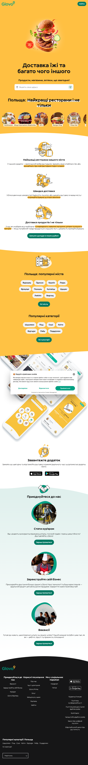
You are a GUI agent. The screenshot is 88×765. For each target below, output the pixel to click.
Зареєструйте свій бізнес (12, 688)
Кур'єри (13, 692)
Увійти (33, 705)
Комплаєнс (75, 713)
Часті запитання (33, 685)
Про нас (34, 681)
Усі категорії (7, 747)
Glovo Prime (33, 689)
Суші (18, 743)
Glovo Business (13, 696)
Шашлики (6, 743)
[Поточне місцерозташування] (70, 87)
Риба (36, 743)
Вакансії (13, 684)
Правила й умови (75, 697)
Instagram (54, 684)
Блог (34, 693)
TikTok (54, 688)
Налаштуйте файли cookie (75, 717)
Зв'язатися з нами (33, 697)
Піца (13, 743)
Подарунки (43, 743)
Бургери (30, 743)
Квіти (23, 743)
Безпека (34, 701)
